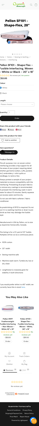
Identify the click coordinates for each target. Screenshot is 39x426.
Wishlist (9, 364)
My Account (9, 356)
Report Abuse (24, 417)
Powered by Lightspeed (20, 420)
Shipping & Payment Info (13, 413)
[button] (19, 5)
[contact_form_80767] (34, 421)
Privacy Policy (27, 410)
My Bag (24, 364)
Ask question (25, 75)
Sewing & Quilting (21, 57)
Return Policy (29, 413)
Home (9, 57)
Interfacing (12, 60)
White (4, 88)
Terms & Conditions (13, 410)
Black (4, 93)
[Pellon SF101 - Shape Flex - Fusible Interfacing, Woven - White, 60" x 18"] (26, 308)
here (23, 287)
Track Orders (24, 356)
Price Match (14, 417)
